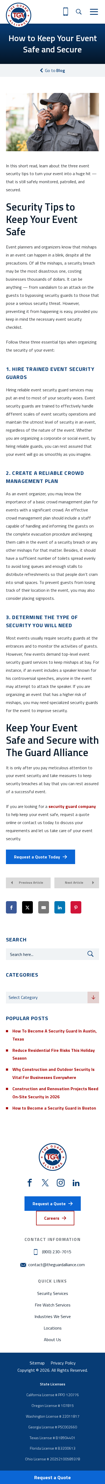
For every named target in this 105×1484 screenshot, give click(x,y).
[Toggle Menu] (94, 12)
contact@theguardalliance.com (56, 1264)
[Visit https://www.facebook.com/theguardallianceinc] (30, 1183)
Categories (16, 987)
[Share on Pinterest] (76, 907)
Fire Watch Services (53, 1305)
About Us (52, 1339)
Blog (55, 70)
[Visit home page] (18, 15)
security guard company (72, 806)
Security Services (52, 1293)
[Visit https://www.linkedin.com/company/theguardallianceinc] (76, 1183)
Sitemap (37, 1363)
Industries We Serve (52, 1316)
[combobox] (52, 997)
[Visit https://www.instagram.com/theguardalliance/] (61, 1183)
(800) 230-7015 (56, 1251)
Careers (51, 1218)
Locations (53, 1328)
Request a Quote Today (37, 857)
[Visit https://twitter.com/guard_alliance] (45, 1183)
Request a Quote (52, 1477)
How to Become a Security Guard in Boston (54, 1108)
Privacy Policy (63, 1363)
